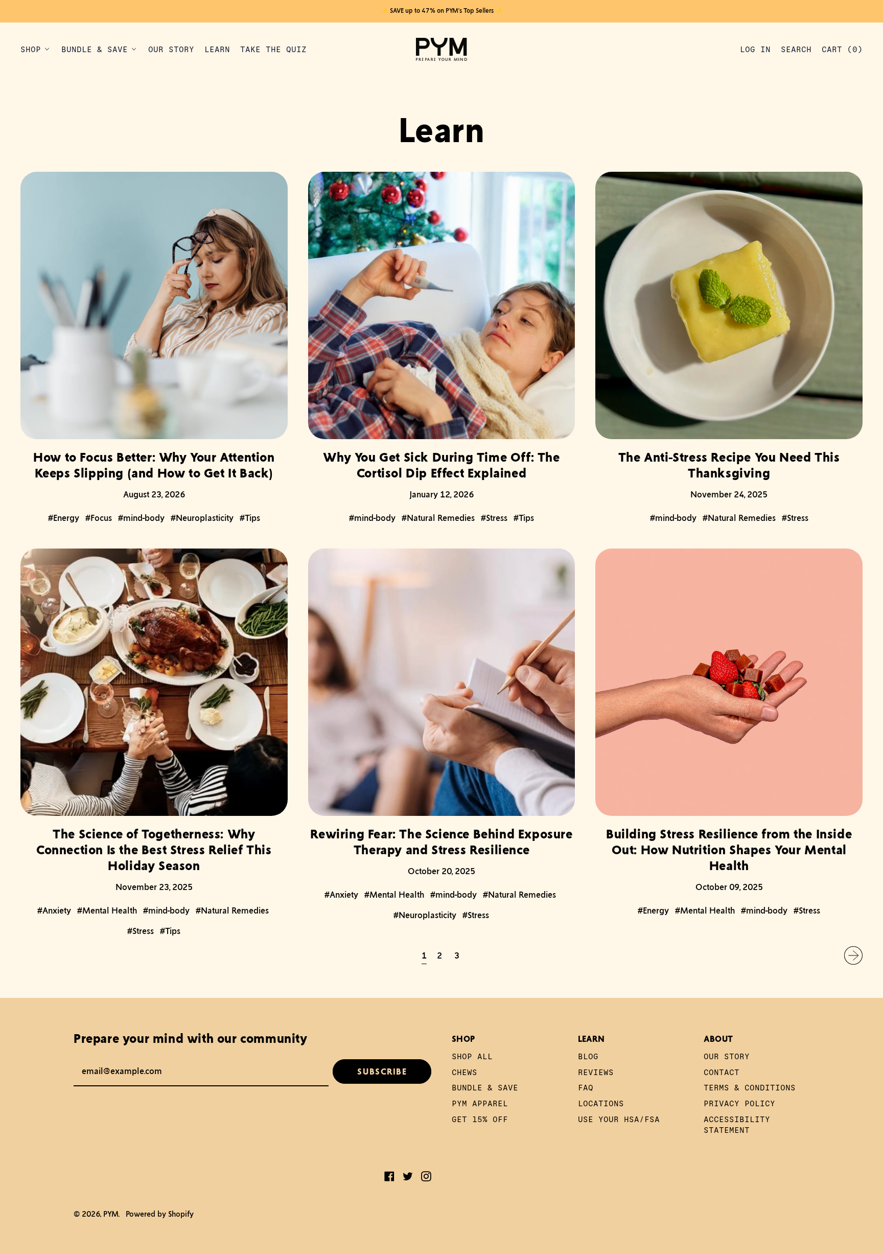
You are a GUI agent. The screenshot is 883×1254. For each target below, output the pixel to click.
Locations (601, 1103)
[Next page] (853, 955)
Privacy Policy (739, 1103)
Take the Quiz (273, 49)
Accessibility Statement (737, 1124)
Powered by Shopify (160, 1214)
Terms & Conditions (750, 1087)
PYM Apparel (480, 1103)
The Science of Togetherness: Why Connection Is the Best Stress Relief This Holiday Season (154, 850)
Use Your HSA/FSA (619, 1119)
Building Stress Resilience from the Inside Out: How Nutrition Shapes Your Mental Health (729, 850)
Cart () (842, 51)
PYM (111, 1214)
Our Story (171, 49)
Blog (588, 1056)
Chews (464, 1072)
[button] (796, 49)
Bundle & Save (485, 1087)
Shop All (472, 1056)
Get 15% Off (480, 1119)
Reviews (596, 1072)
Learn (217, 49)
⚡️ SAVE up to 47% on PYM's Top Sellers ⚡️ (442, 10)
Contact (721, 1072)
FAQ (585, 1087)
